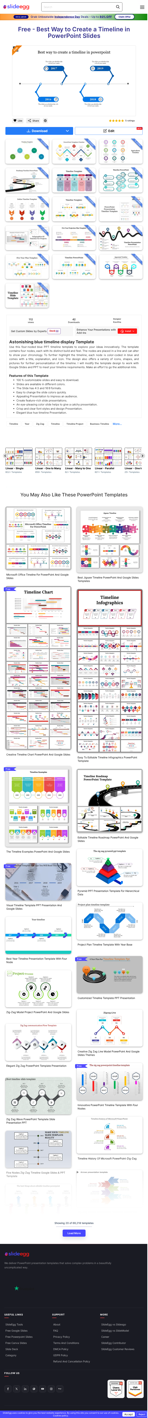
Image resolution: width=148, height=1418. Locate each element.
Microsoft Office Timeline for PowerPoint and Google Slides (37, 576)
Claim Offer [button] (125, 16)
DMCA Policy (60, 1348)
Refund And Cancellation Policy (71, 1361)
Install (128, 331)
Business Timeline (99, 423)
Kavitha (117, 322)
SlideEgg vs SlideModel (115, 1330)
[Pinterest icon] (45, 120)
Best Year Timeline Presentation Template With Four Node (36, 960)
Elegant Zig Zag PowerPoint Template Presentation (36, 1065)
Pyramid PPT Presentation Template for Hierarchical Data (108, 892)
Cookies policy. (61, 1415)
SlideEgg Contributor (113, 1342)
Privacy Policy (61, 1336)
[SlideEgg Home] (74, 1254)
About (56, 1324)
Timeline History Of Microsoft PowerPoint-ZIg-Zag (107, 1158)
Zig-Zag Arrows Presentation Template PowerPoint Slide (107, 1213)
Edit (125, 130)
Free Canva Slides (16, 1342)
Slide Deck (11, 1348)
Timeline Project (74, 423)
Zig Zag (40, 423)
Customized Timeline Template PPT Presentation (106, 998)
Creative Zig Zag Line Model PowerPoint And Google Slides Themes (109, 1053)
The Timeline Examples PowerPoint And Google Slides (38, 851)
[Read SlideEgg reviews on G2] (116, 1389)
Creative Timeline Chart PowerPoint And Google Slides (38, 754)
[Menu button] (142, 7)
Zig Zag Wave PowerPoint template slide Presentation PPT (30, 1121)
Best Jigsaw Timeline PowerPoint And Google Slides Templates (108, 579)
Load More (74, 1233)
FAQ (55, 1330)
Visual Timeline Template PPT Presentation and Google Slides (34, 907)
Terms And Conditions (66, 1342)
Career (105, 1336)
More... (117, 424)
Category (10, 1355)
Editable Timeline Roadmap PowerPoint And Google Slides (108, 839)
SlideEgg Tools (14, 1324)
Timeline (13, 423)
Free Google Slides (16, 1330)
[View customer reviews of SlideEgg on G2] (135, 1389)
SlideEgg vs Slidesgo (113, 1324)
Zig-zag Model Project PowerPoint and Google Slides (37, 1012)
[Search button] (118, 7)
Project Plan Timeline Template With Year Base (105, 944)
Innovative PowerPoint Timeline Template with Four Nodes (108, 1106)
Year (27, 423)
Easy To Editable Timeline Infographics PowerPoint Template (107, 759)
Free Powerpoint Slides (18, 1336)
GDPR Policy (60, 1355)
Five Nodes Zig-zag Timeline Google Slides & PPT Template (35, 1174)
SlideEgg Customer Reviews (117, 1348)
